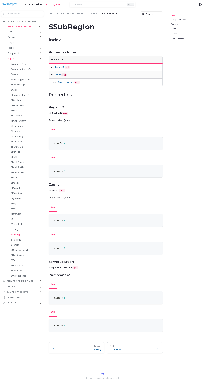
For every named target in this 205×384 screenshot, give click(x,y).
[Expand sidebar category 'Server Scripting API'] (40, 281)
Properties (175, 24)
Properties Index (179, 19)
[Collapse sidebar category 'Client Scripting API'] (40, 26)
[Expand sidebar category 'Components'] (40, 53)
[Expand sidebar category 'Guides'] (40, 286)
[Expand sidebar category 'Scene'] (40, 48)
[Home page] (51, 13)
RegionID (176, 28)
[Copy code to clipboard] (158, 140)
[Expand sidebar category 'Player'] (40, 42)
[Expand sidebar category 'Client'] (40, 31)
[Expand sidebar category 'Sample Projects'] (40, 292)
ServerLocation (179, 38)
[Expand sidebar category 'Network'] (40, 37)
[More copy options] (160, 14)
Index (173, 15)
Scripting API (52, 4)
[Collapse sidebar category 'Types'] (40, 58)
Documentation (33, 4)
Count (175, 33)
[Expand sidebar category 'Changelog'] (40, 297)
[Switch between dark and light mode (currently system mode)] (200, 4)
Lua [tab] (53, 129)
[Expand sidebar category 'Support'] (40, 302)
